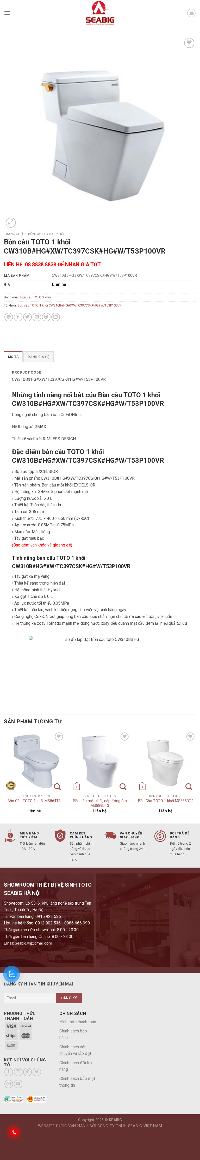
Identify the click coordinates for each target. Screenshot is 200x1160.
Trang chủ (13, 234)
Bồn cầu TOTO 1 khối (46, 234)
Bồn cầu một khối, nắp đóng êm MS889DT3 (100, 803)
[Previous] (4, 777)
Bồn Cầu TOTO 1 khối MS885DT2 (165, 801)
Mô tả (13, 357)
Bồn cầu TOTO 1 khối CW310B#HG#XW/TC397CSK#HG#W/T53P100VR (69, 305)
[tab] (13, 356)
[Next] (196, 777)
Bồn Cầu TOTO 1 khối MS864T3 (34, 801)
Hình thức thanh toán (77, 1021)
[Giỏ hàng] (191, 13)
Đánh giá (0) (38, 357)
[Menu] (7, 13)
